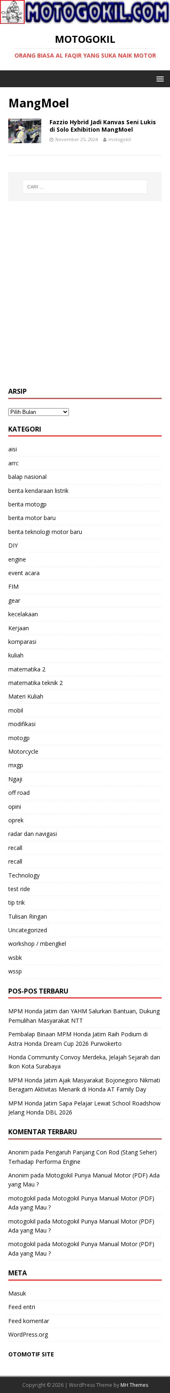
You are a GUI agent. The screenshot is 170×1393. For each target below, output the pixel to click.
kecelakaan (23, 614)
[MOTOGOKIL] (85, 19)
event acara (24, 573)
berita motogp (27, 504)
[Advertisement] (85, 294)
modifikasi (21, 724)
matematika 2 (26, 669)
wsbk (15, 957)
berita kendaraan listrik (38, 491)
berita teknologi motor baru (45, 532)
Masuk (17, 1293)
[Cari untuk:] (85, 187)
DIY (13, 545)
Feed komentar (28, 1321)
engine (17, 559)
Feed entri (21, 1307)
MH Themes (134, 1384)
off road (19, 792)
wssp (15, 971)
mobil (15, 710)
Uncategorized (27, 930)
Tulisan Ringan (27, 916)
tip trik (16, 902)
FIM (13, 586)
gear (14, 600)
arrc (13, 463)
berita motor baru (32, 518)
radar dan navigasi (32, 834)
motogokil (120, 139)
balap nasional (27, 477)
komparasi (22, 641)
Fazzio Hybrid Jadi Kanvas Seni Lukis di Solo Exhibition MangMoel (103, 125)
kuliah (16, 655)
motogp (19, 738)
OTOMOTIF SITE (31, 1354)
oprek (16, 820)
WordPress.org (28, 1334)
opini (14, 806)
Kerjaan (18, 628)
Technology (24, 875)
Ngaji (15, 779)
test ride (19, 889)
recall (15, 848)
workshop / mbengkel (37, 943)
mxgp (15, 765)
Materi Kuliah (25, 696)
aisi (12, 449)
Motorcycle (23, 751)
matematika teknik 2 (35, 683)
